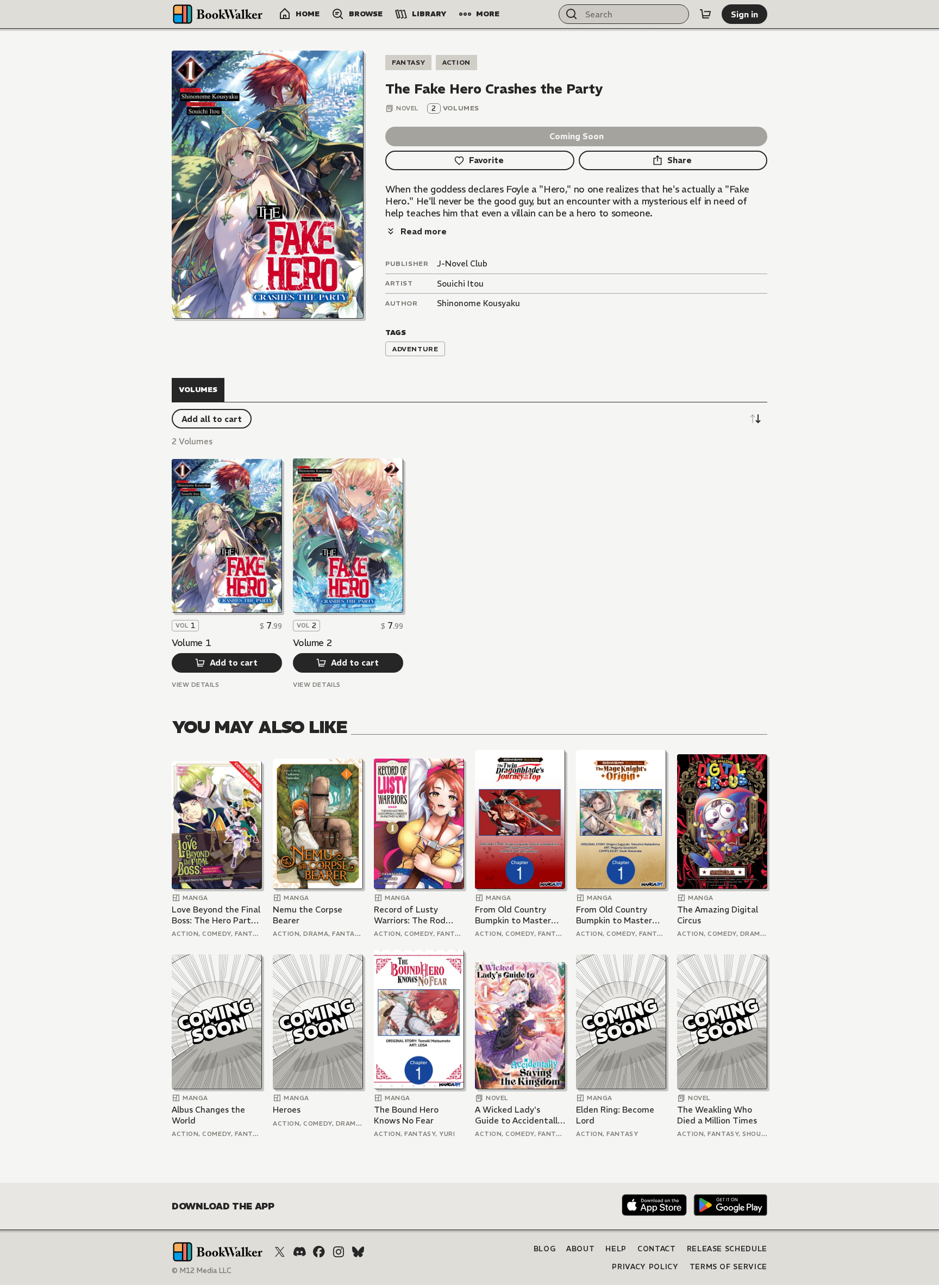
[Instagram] (338, 1251)
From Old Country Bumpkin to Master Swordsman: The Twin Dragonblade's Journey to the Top (519, 915)
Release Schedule (727, 1248)
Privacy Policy (645, 1266)
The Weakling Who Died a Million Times (717, 1115)
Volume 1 (191, 643)
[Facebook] (318, 1251)
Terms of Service (728, 1266)
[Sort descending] (755, 419)
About (580, 1248)
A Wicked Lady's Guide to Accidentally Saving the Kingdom (518, 1115)
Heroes (287, 1109)
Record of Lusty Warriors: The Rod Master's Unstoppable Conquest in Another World (417, 915)
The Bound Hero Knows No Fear (406, 1115)
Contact (656, 1248)
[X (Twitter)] (279, 1251)
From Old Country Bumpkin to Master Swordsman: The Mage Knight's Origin (617, 915)
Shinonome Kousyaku (478, 303)
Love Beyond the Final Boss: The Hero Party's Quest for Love (216, 915)
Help (616, 1248)
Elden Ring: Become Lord (615, 1115)
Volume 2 (312, 643)
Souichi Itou (460, 283)
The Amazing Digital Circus (717, 915)
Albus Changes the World (208, 1115)
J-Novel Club (462, 263)
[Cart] (705, 14)
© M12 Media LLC (201, 1270)
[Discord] (299, 1251)
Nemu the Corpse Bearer (307, 915)
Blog (545, 1248)
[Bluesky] (358, 1251)
